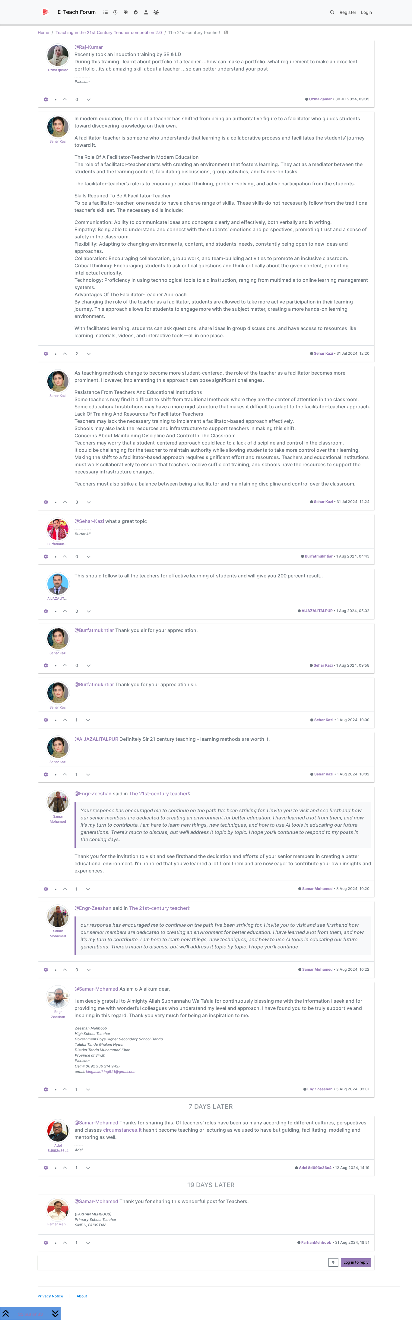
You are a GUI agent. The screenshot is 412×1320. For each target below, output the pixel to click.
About (82, 1296)
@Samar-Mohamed (96, 989)
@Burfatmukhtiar (94, 630)
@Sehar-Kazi (89, 521)
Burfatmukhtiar (59, 544)
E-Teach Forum (77, 12)
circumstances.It (122, 1130)
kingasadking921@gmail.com (111, 1071)
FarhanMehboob (60, 1224)
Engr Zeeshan (320, 1089)
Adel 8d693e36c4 (315, 1167)
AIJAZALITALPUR (61, 598)
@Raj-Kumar (88, 47)
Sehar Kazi (57, 141)
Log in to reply (356, 1262)
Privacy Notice (50, 1296)
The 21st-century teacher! (159, 793)
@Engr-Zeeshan (93, 793)
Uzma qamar (58, 70)
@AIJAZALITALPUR (96, 739)
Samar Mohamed (317, 888)
